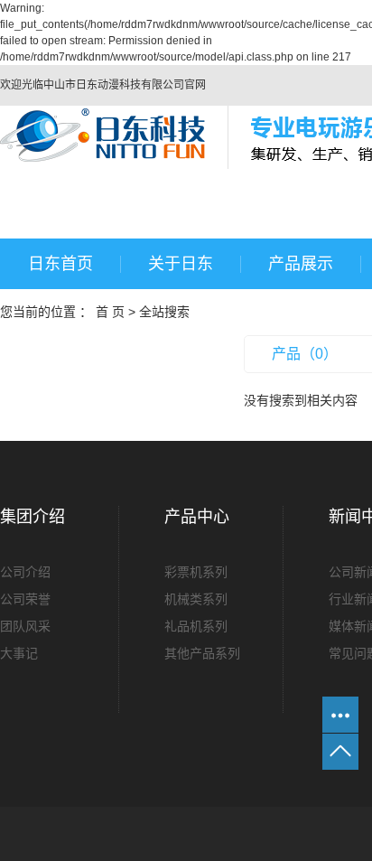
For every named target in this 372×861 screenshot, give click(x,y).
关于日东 (180, 264)
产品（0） (305, 353)
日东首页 (60, 264)
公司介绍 (25, 572)
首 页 (110, 311)
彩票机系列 (196, 572)
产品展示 (300, 264)
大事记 (19, 653)
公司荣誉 (25, 599)
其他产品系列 (202, 653)
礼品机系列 (196, 626)
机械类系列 (196, 599)
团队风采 (25, 626)
